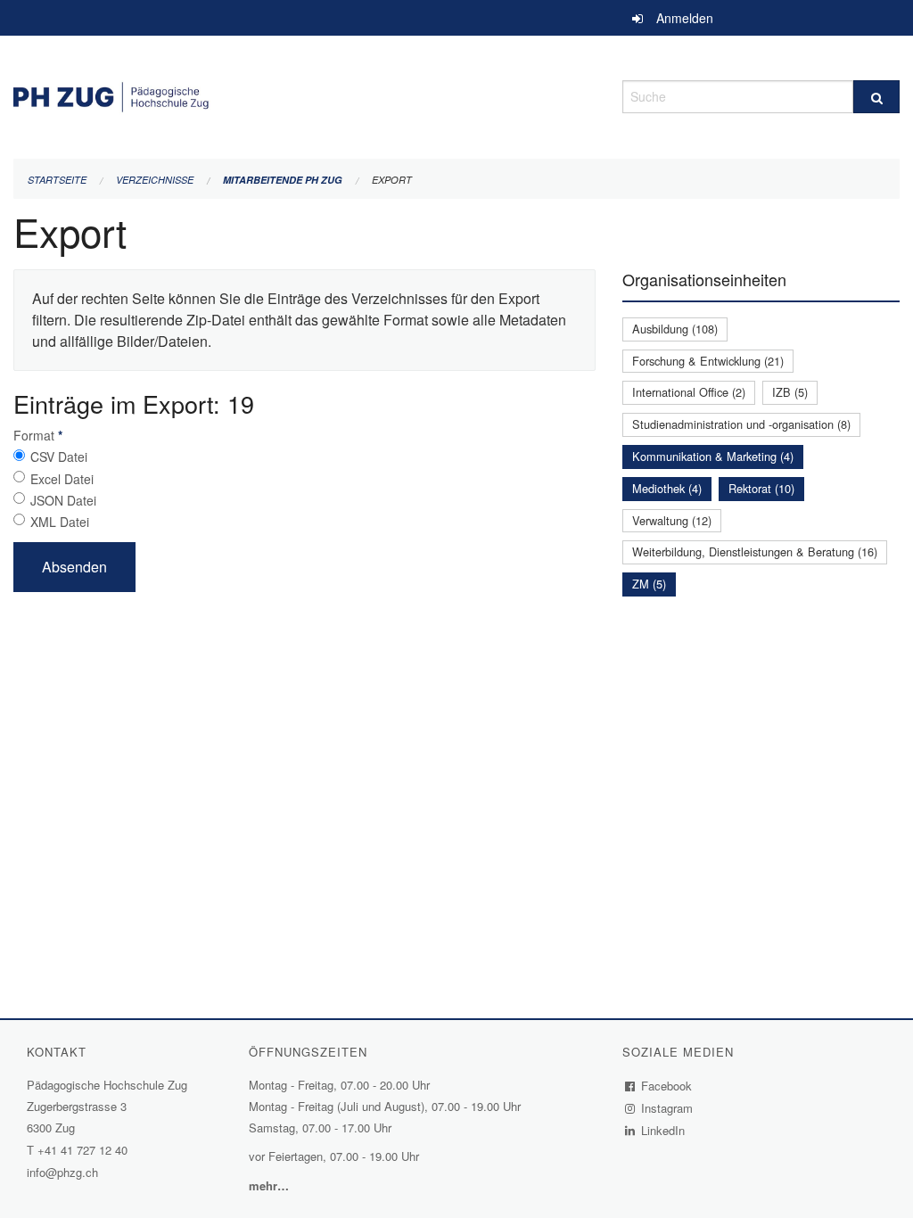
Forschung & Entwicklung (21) (708, 360)
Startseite (57, 179)
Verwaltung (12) (671, 520)
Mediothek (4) (667, 488)
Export (392, 179)
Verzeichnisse (154, 179)
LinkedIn (663, 1130)
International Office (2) (688, 391)
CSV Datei (58, 456)
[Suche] (876, 96)
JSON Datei (63, 500)
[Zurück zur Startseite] (304, 94)
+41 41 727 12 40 (82, 1149)
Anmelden (684, 18)
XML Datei (59, 522)
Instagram (667, 1107)
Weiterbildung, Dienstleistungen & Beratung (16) (754, 551)
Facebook (666, 1085)
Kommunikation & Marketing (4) (713, 456)
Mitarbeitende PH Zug (282, 179)
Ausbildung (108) (675, 328)
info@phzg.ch (62, 1172)
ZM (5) (649, 583)
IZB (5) (790, 391)
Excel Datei (62, 479)
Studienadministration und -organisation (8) (741, 424)
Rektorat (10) (761, 488)
